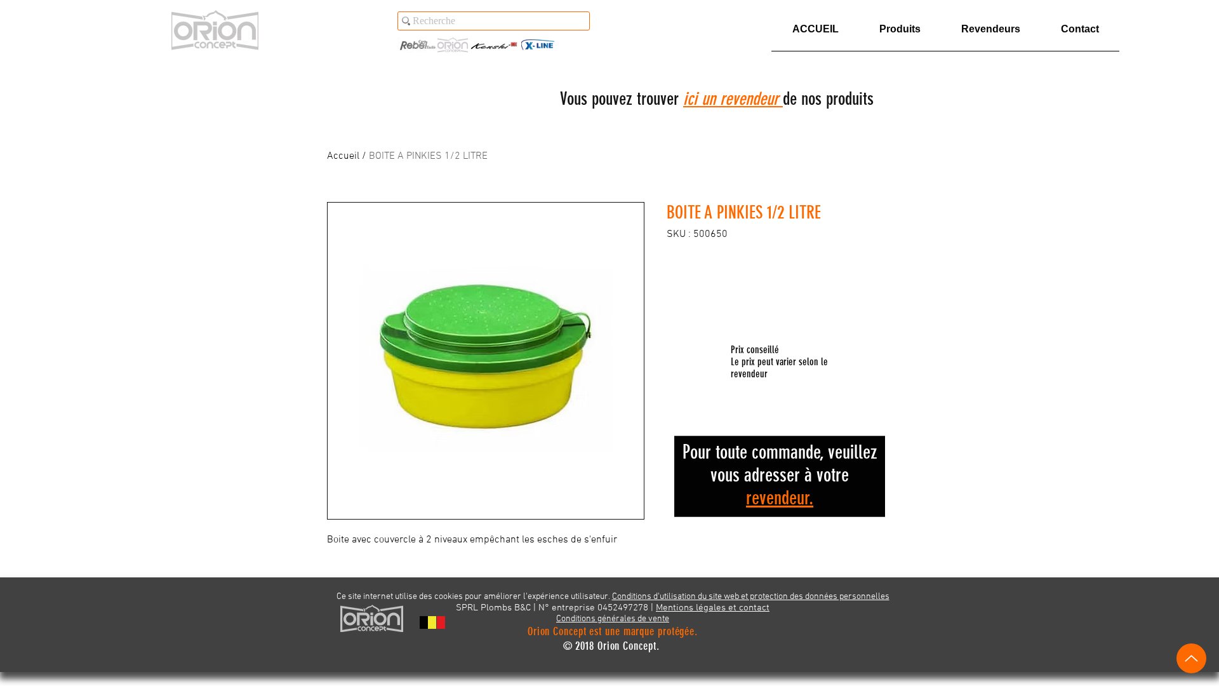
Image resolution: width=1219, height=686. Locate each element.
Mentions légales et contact (712, 608)
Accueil (343, 156)
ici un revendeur (733, 98)
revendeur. (779, 498)
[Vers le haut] (1191, 658)
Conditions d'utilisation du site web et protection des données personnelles (750, 596)
